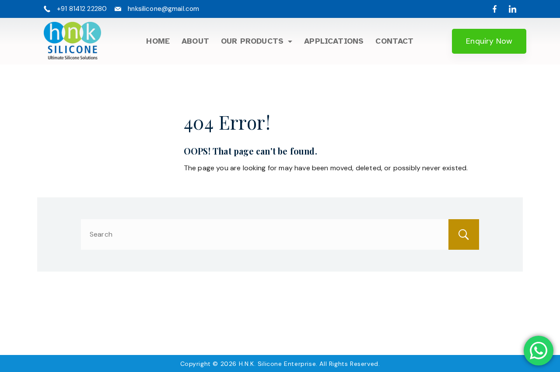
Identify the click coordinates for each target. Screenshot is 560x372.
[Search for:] (280, 234)
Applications (334, 41)
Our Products (252, 41)
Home (158, 41)
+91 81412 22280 (82, 8)
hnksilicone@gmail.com (163, 8)
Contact (394, 41)
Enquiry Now (489, 41)
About (195, 41)
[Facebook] (494, 9)
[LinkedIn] (512, 9)
